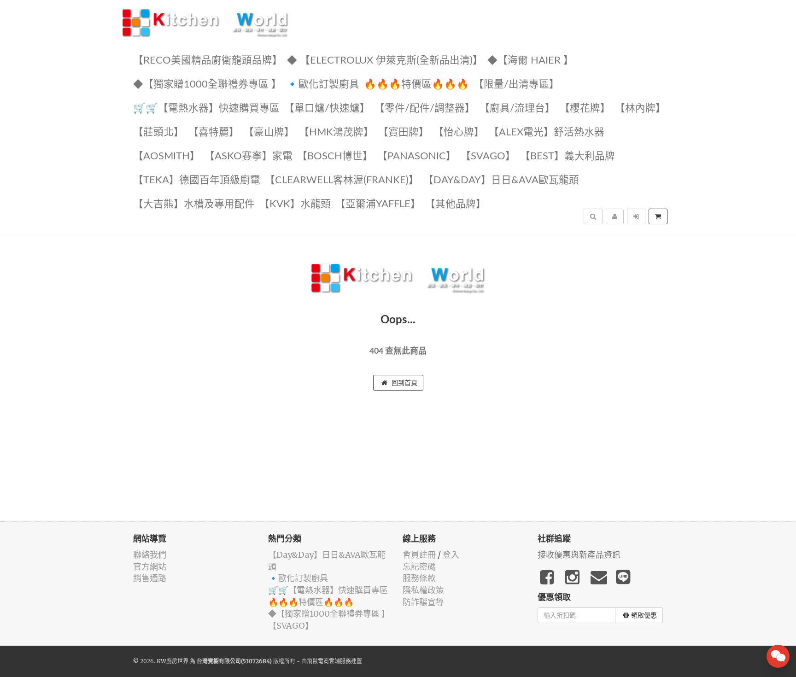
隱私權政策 (423, 590)
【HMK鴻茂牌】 (336, 132)
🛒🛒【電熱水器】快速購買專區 (206, 108)
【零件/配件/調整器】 (425, 108)
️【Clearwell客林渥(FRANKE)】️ (342, 180)
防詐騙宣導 (423, 602)
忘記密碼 (419, 566)
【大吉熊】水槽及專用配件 (194, 204)
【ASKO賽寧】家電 (249, 156)
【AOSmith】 (166, 156)
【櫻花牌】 (585, 108)
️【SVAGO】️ (488, 156)
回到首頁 (403, 383)
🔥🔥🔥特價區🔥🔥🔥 (416, 84)
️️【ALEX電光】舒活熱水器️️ (546, 132)
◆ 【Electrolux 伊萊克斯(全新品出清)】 (385, 60)
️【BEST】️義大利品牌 (567, 156)
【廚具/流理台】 (517, 108)
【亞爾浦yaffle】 (378, 204)
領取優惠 (644, 615)
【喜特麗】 (213, 132)
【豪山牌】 (269, 132)
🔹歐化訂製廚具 (322, 84)
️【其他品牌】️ (455, 204)
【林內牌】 (640, 108)
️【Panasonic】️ (416, 156)
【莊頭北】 (158, 132)
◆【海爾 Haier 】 (530, 60)
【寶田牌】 (403, 132)
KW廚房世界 (172, 661)
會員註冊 (419, 554)
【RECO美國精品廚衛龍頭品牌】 (207, 60)
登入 (451, 554)
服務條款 (419, 578)
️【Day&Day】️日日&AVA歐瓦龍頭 (501, 180)
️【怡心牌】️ (458, 132)
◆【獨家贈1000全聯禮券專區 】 (207, 84)
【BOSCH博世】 (335, 156)
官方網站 (149, 566)
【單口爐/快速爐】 (327, 108)
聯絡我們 (149, 554)
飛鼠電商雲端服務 (329, 661)
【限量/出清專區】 (516, 84)
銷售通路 (149, 578)
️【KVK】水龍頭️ (295, 204)
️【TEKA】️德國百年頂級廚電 (196, 180)
